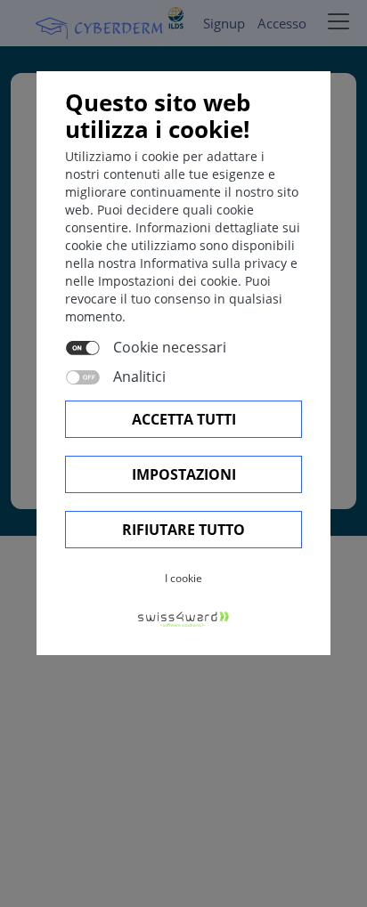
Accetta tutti (184, 419)
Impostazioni (184, 474)
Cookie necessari (169, 347)
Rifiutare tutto (183, 529)
